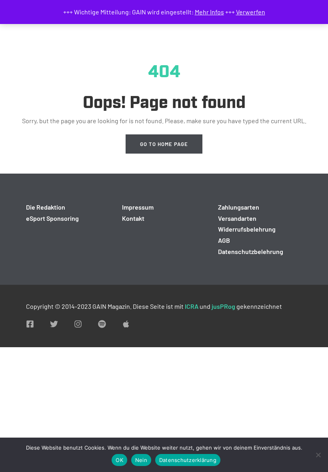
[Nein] (318, 455)
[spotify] (102, 324)
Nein (141, 460)
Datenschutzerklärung (187, 460)
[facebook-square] (30, 324)
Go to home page (164, 144)
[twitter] (54, 324)
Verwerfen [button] (250, 12)
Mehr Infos (209, 12)
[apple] (126, 324)
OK (119, 460)
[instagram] (78, 324)
